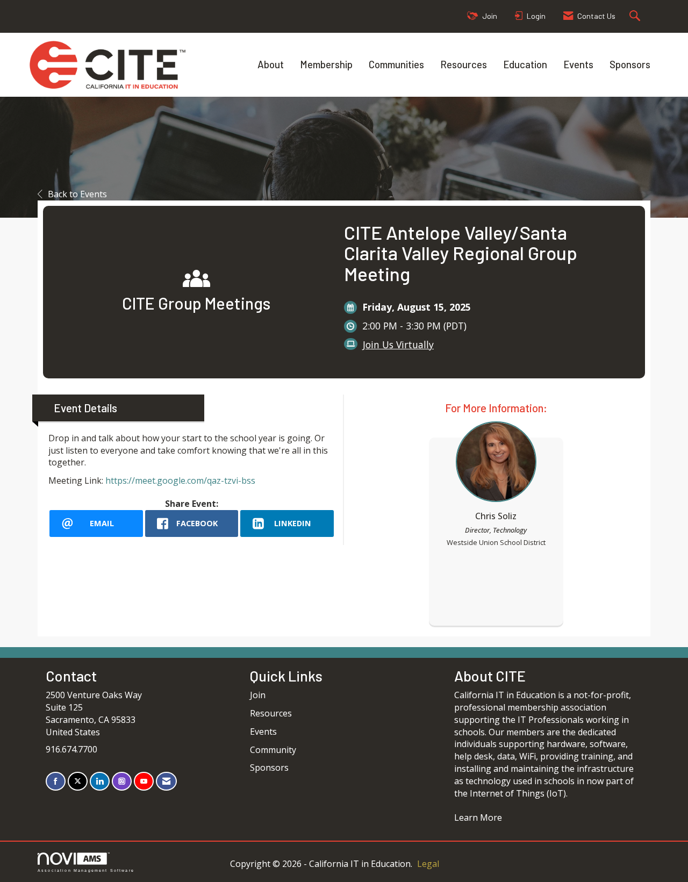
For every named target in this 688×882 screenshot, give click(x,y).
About (270, 64)
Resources (463, 64)
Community (273, 750)
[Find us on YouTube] (144, 781)
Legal (428, 864)
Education (525, 64)
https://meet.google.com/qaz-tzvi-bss (180, 480)
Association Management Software (86, 870)
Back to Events (77, 194)
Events (578, 64)
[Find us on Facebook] (56, 781)
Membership (326, 64)
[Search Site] (636, 16)
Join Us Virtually (398, 344)
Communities (396, 64)
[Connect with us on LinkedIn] (100, 781)
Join (258, 695)
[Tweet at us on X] (78, 781)
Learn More (478, 817)
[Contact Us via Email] (166, 781)
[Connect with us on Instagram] (122, 781)
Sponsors (630, 64)
